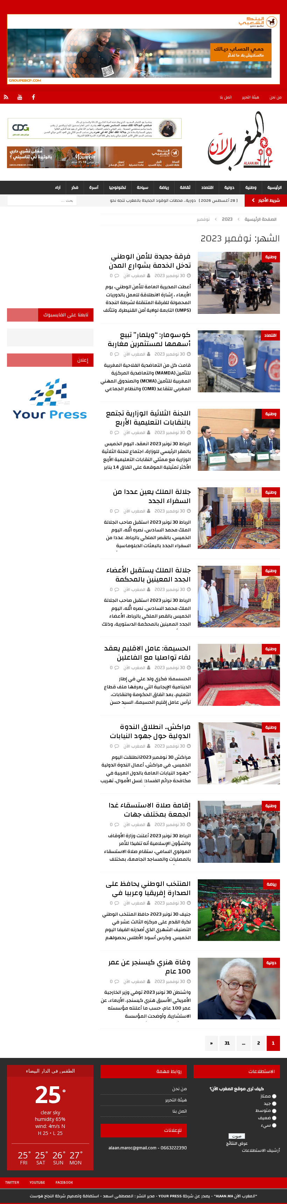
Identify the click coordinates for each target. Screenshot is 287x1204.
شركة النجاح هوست (48, 1196)
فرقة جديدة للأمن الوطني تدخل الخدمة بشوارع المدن (150, 261)
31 (227, 1043)
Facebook (64, 1182)
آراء (58, 187)
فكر (74, 187)
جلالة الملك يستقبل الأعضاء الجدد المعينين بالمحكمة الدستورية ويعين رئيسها (148, 579)
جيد (267, 1103)
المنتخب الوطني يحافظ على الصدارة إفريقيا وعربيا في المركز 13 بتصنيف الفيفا (148, 892)
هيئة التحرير (250, 97)
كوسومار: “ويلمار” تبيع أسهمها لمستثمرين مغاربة (149, 339)
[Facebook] (33, 97)
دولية (229, 187)
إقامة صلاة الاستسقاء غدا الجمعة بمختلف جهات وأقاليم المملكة (149, 814)
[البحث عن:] (42, 200)
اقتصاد (207, 187)
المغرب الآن (134, 275)
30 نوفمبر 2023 (170, 275)
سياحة (142, 187)
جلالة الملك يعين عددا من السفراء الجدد (152, 496)
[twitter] (6, 97)
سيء (266, 1125)
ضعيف (264, 1118)
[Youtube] (20, 97)
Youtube (37, 1182)
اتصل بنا (226, 97)
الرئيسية (274, 187)
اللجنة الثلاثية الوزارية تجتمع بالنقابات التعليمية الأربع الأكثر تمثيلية (148, 422)
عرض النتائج (237, 1143)
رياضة (164, 187)
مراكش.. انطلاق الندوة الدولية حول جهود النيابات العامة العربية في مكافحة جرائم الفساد (149, 740)
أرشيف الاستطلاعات (261, 1150)
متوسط (263, 1110)
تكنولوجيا (117, 187)
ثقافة (185, 187)
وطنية (251, 187)
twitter (12, 1182)
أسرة (93, 187)
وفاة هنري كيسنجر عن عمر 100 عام (149, 967)
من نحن (276, 97)
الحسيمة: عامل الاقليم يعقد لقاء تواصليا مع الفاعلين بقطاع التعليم (147, 657)
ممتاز (265, 1096)
